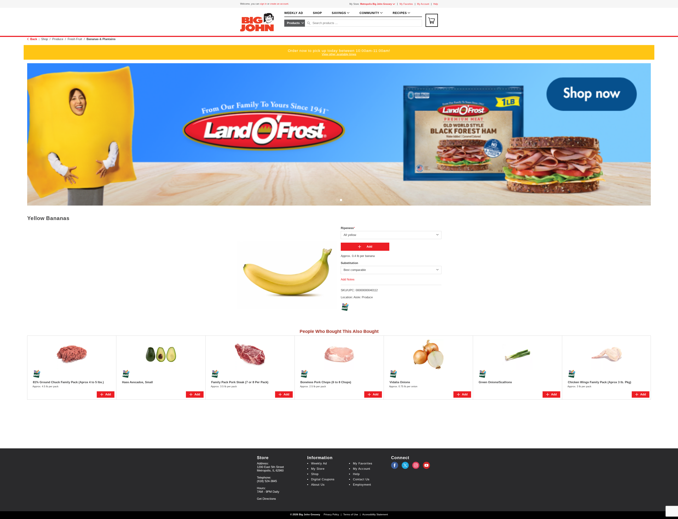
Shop (44, 39)
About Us (318, 484)
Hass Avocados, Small (137, 382)
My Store (318, 468)
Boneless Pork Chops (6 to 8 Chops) (325, 382)
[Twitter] (405, 465)
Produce (57, 39)
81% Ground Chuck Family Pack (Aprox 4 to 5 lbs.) (68, 382)
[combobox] (294, 23)
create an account (279, 3)
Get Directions (266, 498)
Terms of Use (350, 514)
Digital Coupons (323, 479)
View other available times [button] (339, 54)
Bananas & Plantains (101, 39)
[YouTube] (415, 465)
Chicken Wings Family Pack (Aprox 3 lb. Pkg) (599, 382)
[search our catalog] (309, 23)
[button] (378, 4)
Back (33, 39)
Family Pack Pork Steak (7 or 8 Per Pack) (239, 382)
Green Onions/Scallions (495, 382)
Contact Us (361, 479)
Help (435, 4)
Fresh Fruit (75, 39)
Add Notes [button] (348, 279)
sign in (263, 3)
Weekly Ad (319, 463)
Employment (362, 484)
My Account (423, 4)
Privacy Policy (331, 514)
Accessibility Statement (375, 514)
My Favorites (406, 4)
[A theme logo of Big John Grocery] (257, 22)
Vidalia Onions (399, 382)
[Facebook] (394, 465)
